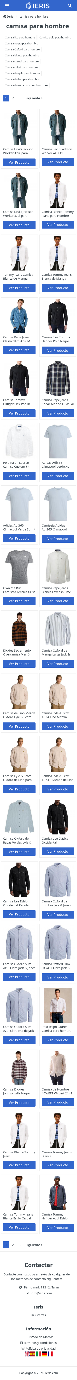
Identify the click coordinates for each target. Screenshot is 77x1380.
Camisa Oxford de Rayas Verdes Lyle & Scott (17, 842)
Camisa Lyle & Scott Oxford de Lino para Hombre (17, 780)
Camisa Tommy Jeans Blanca (57, 1154)
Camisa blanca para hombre (22, 55)
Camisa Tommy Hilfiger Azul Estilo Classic (55, 1218)
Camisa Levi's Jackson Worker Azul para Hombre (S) (18, 153)
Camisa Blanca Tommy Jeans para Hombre (58, 214)
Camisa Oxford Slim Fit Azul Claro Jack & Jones (56, 968)
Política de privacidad (40, 1348)
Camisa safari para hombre (21, 67)
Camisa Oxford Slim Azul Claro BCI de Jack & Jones (18, 1031)
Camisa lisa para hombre (20, 37)
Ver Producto (19, 162)
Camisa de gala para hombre (22, 73)
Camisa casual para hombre (22, 61)
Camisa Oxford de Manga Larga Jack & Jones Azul (56, 654)
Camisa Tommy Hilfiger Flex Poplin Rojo (16, 404)
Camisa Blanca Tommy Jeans (19, 1154)
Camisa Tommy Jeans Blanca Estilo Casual (18, 1216)
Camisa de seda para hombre (22, 85)
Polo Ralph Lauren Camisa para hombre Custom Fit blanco (56, 1031)
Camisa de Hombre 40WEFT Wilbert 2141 (57, 1091)
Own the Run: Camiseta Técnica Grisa (19, 590)
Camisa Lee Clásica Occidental (55, 840)
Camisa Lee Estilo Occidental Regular (16, 903)
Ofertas (40, 1315)
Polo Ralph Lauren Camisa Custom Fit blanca (16, 466)
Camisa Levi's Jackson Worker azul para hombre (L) (18, 216)
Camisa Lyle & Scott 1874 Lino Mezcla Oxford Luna (55, 717)
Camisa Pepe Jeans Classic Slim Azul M (16, 339)
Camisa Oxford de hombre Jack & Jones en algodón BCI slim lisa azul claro (56, 907)
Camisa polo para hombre (55, 37)
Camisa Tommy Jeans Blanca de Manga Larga (57, 278)
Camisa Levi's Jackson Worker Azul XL (57, 151)
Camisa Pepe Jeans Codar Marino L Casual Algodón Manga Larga (58, 404)
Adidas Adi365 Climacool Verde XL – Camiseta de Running (57, 466)
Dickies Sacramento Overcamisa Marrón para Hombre (17, 654)
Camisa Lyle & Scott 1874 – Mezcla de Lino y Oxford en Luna (58, 780)
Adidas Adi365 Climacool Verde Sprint (19, 527)
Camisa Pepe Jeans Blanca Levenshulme (56, 590)
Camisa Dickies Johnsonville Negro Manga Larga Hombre (18, 1093)
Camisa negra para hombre (21, 43)
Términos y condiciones (40, 1343)
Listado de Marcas (40, 1337)
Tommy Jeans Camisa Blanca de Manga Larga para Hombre (18, 278)
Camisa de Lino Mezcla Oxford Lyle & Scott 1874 (19, 717)
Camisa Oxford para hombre (22, 49)
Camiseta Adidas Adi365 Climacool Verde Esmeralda (54, 529)
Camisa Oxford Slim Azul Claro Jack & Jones (19, 966)
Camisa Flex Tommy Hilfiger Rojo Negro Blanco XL (56, 341)
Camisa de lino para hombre (22, 79)
